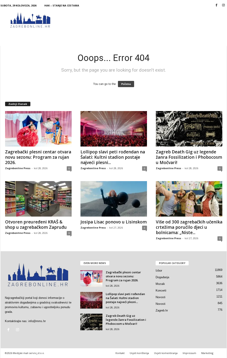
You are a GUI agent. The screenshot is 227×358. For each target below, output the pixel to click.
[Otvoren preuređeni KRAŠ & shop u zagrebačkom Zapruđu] (38, 199)
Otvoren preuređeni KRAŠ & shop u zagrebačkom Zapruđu (36, 224)
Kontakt (120, 353)
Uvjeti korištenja (139, 353)
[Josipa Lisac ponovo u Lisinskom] (113, 199)
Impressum (189, 353)
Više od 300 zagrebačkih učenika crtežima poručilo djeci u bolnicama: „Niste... (189, 227)
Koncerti (161, 290)
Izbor (159, 270)
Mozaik (160, 284)
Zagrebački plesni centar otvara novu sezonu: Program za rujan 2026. (38, 157)
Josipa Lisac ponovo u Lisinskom (113, 222)
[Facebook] (216, 5)
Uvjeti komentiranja (166, 353)
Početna (126, 84)
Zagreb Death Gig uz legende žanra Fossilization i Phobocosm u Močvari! (189, 157)
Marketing (207, 353)
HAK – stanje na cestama (61, 5)
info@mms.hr (37, 321)
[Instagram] (223, 5)
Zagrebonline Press (17, 168)
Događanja (162, 277)
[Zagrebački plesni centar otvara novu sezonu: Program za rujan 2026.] (38, 129)
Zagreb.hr (162, 310)
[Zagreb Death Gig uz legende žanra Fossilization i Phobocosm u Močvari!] (189, 129)
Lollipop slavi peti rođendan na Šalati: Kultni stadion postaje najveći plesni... (112, 157)
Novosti (160, 297)
